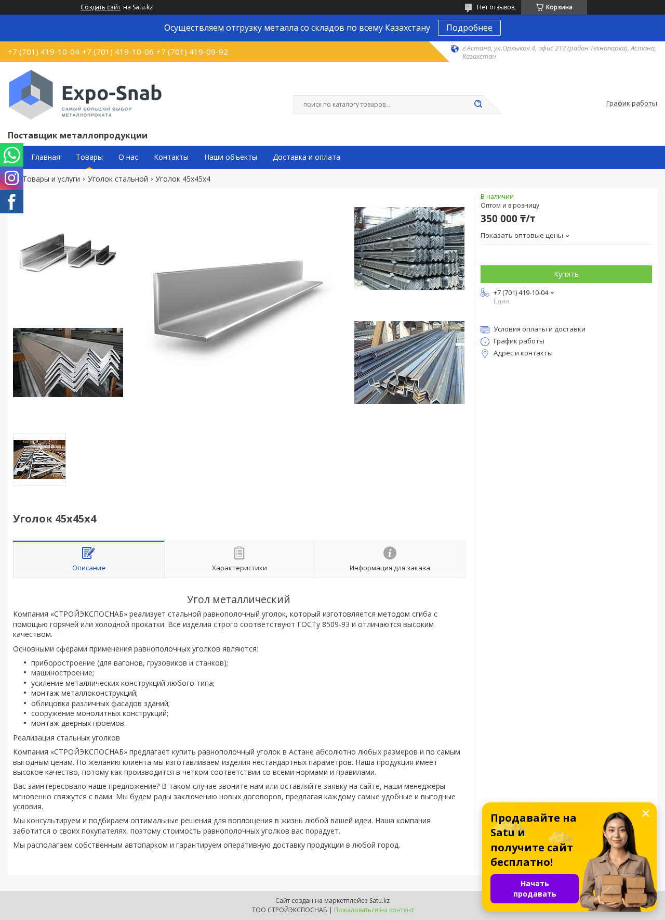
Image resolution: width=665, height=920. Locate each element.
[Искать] (478, 104)
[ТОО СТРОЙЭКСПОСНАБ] (85, 95)
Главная (45, 157)
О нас (128, 157)
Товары (89, 157)
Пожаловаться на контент (374, 909)
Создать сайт (101, 7)
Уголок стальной (118, 179)
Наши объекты (230, 157)
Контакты (171, 157)
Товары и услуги (51, 179)
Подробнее (469, 27)
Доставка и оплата (306, 157)
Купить (566, 274)
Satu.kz (379, 900)
